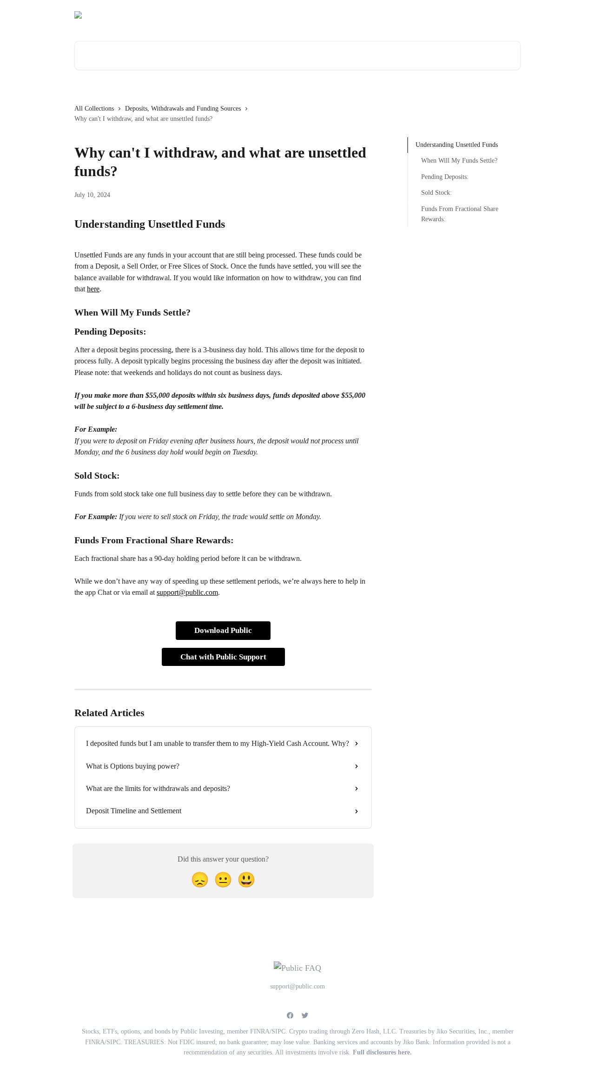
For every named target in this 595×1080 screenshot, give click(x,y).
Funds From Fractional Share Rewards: (459, 213)
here (93, 289)
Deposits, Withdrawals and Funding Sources (183, 108)
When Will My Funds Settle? (459, 160)
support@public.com (423, 15)
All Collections (94, 108)
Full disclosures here (381, 1052)
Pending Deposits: (445, 176)
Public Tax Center (489, 15)
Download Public (223, 630)
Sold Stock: (436, 192)
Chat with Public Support (223, 656)
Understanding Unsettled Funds (457, 144)
